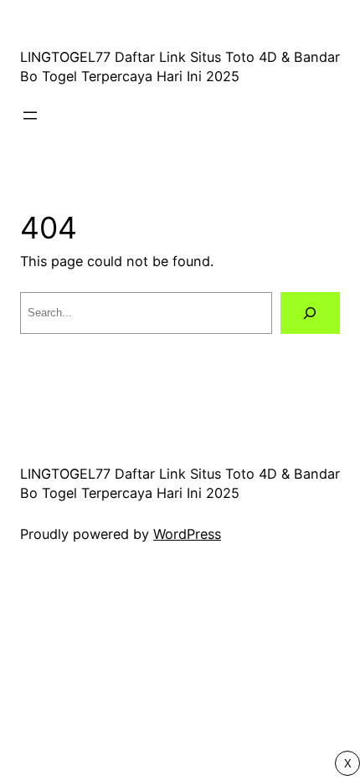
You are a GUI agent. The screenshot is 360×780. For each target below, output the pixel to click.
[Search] (310, 313)
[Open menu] (30, 115)
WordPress (187, 534)
